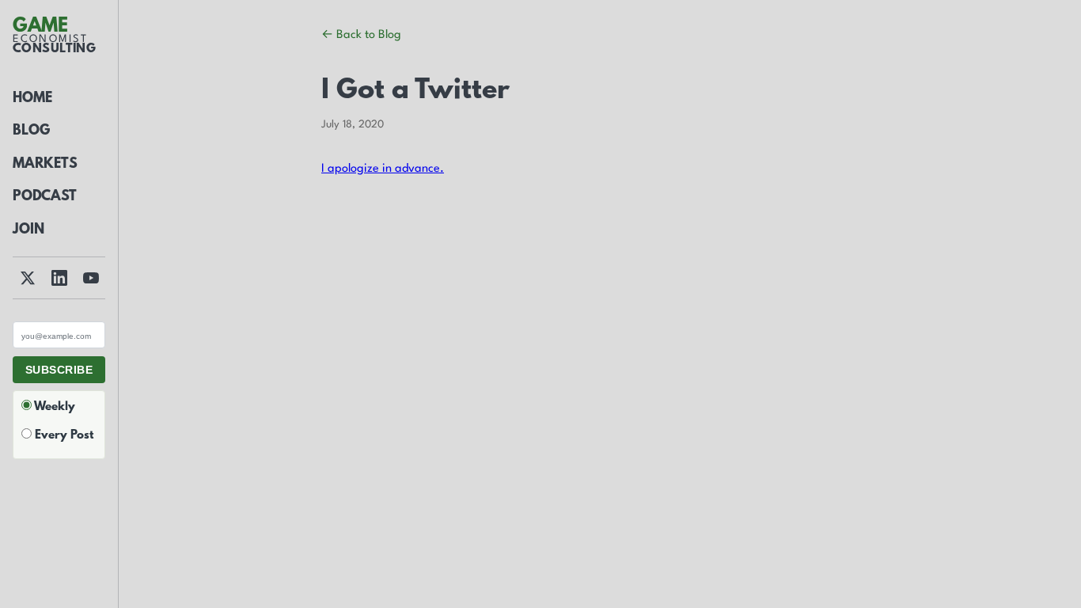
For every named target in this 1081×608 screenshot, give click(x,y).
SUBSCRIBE (59, 369)
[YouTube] (91, 278)
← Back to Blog (361, 35)
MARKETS (45, 165)
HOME (32, 99)
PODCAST (45, 197)
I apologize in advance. (382, 169)
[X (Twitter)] (28, 278)
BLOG (31, 131)
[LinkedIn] (59, 278)
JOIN (28, 230)
